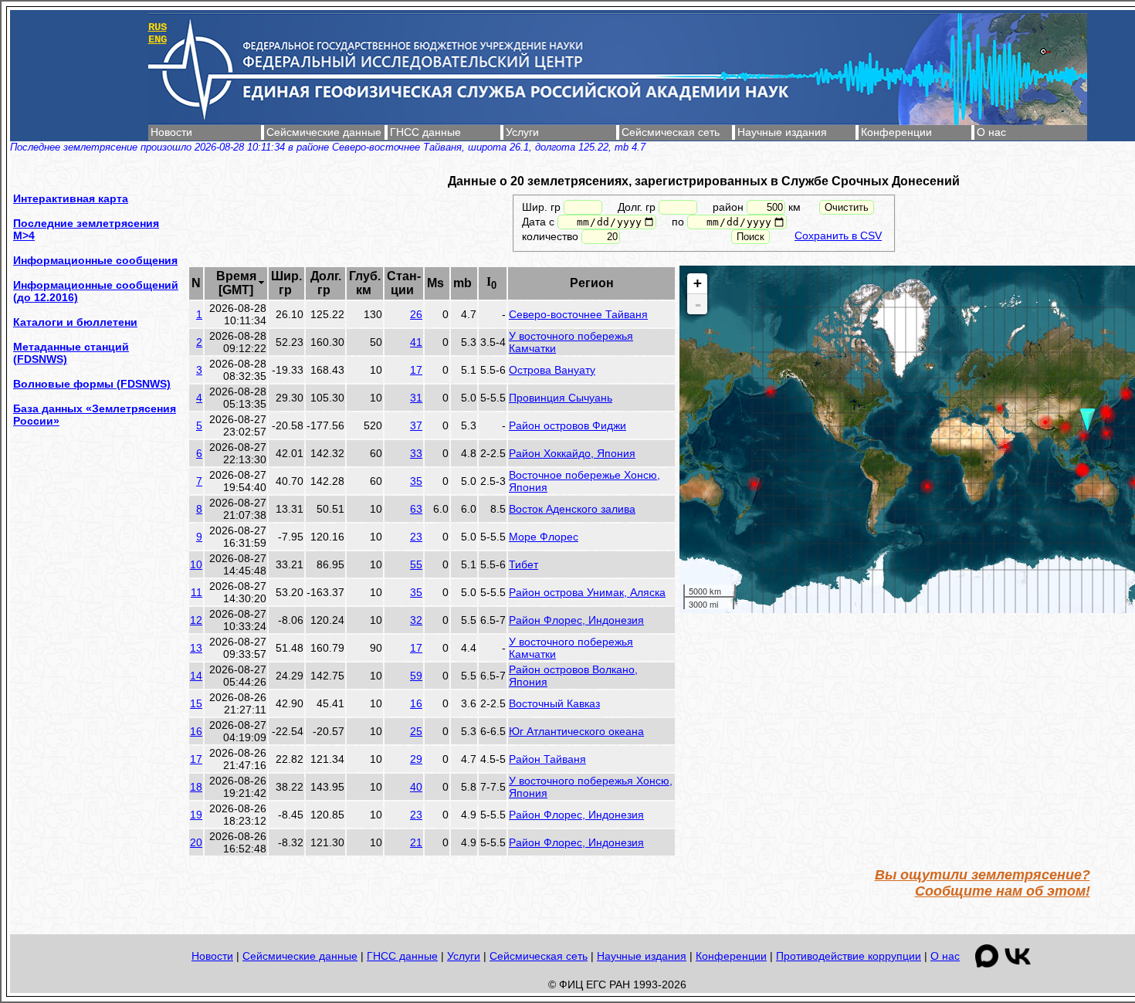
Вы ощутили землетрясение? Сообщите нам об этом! (982, 883)
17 (416, 370)
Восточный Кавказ (554, 703)
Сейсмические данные (323, 132)
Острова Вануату (552, 370)
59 (416, 675)
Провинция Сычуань (560, 397)
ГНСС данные (425, 132)
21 (416, 842)
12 (196, 620)
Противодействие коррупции (848, 956)
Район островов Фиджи (567, 425)
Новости (171, 132)
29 (416, 759)
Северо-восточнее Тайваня (578, 314)
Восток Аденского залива (572, 509)
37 (416, 425)
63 (416, 509)
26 (416, 314)
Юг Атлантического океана (576, 731)
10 (196, 564)
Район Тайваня (547, 759)
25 (416, 731)
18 (196, 787)
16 (416, 703)
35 (416, 481)
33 (416, 453)
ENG (157, 39)
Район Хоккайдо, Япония (572, 453)
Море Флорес (543, 536)
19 (196, 814)
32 (416, 620)
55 (416, 564)
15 (196, 703)
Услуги (522, 132)
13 (196, 648)
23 (416, 536)
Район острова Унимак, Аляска (587, 592)
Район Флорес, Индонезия (576, 620)
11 (196, 592)
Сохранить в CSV (838, 235)
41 (416, 342)
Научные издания (782, 132)
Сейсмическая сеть (671, 132)
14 (196, 675)
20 (196, 842)
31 (416, 397)
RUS (157, 27)
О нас (991, 132)
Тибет (523, 564)
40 (416, 787)
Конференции (896, 132)
